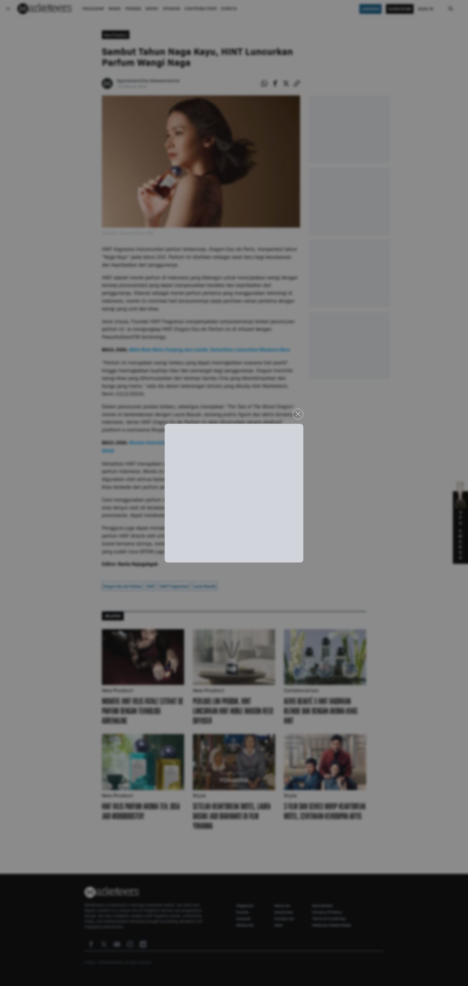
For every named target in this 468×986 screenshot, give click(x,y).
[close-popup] (297, 414)
